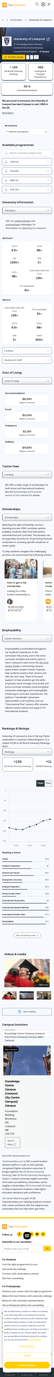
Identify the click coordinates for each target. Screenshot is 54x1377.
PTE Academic (27, 286)
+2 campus (44, 51)
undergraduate (22, 221)
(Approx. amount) (27, 402)
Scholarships (11, 517)
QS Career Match (11, 1198)
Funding (9, 474)
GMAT (39, 335)
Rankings (9, 751)
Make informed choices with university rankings (27, 1296)
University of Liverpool (29, 39)
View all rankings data (25, 935)
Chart (40, 783)
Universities (16, 20)
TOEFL (15, 272)
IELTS (14, 246)
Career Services (13, 638)
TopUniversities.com (12, 1161)
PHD (14, 189)
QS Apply (46, 1185)
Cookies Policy (34, 1339)
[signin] (43, 4)
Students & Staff (13, 360)
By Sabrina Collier (16, 607)
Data (48, 783)
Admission (10, 210)
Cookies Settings (27, 1346)
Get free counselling (12, 1278)
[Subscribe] (47, 1248)
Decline (27, 1355)
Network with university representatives (23, 1300)
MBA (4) (14, 180)
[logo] (14, 4)
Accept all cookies (27, 1365)
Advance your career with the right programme (27, 1291)
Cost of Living (12, 381)
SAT (14, 258)
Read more (8, 113)
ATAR (39, 246)
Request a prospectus (19, 131)
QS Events (30, 1185)
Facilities (8, 350)
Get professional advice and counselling (23, 1305)
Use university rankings (14, 1269)
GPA (39, 258)
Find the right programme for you (19, 1264)
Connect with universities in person (20, 1273)
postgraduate (13, 224)
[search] (37, 4)
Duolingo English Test (39, 272)
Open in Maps (10, 1142)
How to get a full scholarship (16, 584)
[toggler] (49, 4)
